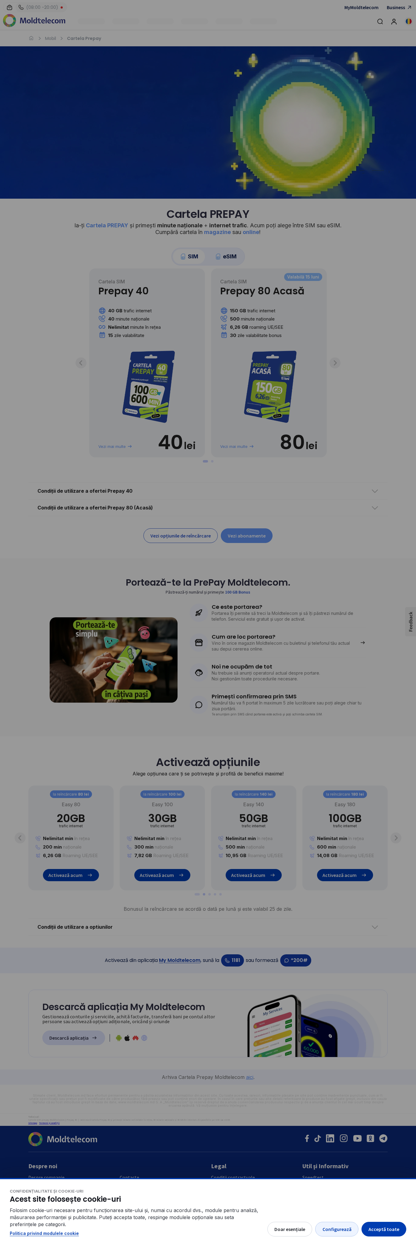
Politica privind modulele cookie (44, 1233)
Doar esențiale (289, 1229)
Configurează (337, 1229)
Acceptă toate (383, 1229)
